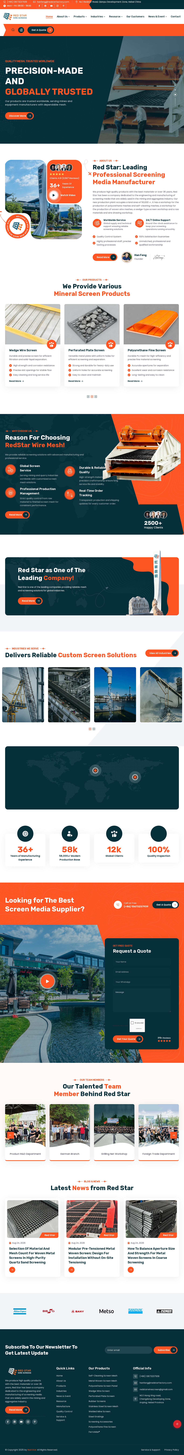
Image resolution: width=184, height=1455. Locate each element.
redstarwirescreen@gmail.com (156, 1389)
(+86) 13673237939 (17, 1)
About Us (62, 16)
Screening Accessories (129, 49)
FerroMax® (126, 54)
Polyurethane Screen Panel (96, 34)
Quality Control (64, 1411)
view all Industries (160, 653)
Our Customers (135, 16)
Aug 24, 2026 (18, 1242)
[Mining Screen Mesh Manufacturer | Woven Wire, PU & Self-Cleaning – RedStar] (15, 16)
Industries (97, 16)
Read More (103, 257)
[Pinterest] (63, 5)
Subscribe (164, 1350)
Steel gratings (93, 49)
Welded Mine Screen (127, 44)
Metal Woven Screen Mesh (130, 28)
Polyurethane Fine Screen (101, 54)
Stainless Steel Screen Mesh (98, 44)
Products (79, 16)
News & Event (156, 16)
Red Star (50, 1235)
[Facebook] (39, 5)
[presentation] (10, 1135)
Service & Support (150, 1449)
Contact (176, 16)
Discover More (17, 115)
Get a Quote (39, 30)
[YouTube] (51, 5)
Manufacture (63, 1406)
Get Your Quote (126, 1039)
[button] (175, 85)
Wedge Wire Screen (127, 34)
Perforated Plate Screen (95, 39)
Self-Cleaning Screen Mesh (94, 28)
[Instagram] (57, 5)
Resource (114, 16)
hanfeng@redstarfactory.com (53, 1)
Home (49, 16)
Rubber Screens (125, 39)
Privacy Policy (171, 1449)
